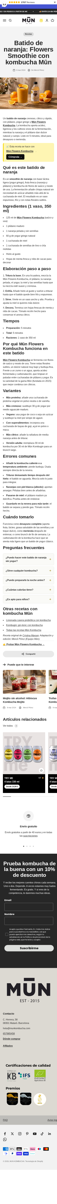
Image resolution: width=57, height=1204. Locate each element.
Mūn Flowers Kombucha (19, 151)
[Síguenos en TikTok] (42, 1134)
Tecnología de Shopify (34, 1161)
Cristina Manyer (31, 635)
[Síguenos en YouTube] (35, 1134)
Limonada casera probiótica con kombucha (28, 620)
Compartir (31, 654)
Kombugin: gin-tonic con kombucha (24, 625)
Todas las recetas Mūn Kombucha (23, 630)
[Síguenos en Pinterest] (27, 1134)
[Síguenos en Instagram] (20, 1134)
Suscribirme (29, 948)
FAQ (5, 1120)
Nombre (9, 914)
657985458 (9, 1033)
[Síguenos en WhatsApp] (5, 1139)
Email (7, 900)
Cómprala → (15, 157)
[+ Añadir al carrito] (41, 770)
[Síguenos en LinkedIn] (50, 1134)
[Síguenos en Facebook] (5, 1134)
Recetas (28, 34)
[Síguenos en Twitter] (12, 1134)
